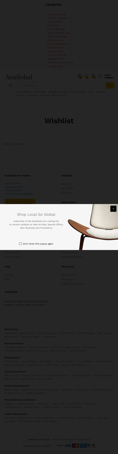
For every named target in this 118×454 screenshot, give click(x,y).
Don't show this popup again (38, 243)
